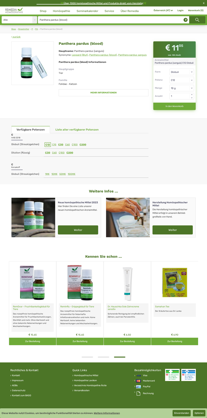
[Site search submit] (197, 19)
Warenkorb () (195, 10)
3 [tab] (119, 357)
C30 (60, 144)
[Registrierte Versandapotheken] (172, 375)
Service (109, 11)
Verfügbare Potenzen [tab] (30, 129)
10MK (54, 174)
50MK (62, 174)
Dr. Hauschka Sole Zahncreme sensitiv (123, 308)
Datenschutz (18, 390)
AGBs (15, 385)
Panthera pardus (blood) (103, 54)
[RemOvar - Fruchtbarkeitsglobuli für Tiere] (32, 282)
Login (180, 10)
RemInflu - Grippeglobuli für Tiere (77, 306)
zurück (16, 36)
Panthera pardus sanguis (132, 54)
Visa (145, 375)
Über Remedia (130, 11)
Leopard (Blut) (80, 54)
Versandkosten (81, 390)
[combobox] (181, 80)
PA (36, 29)
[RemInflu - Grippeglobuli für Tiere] (80, 282)
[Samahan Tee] (175, 282)
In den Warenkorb (174, 106)
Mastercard (149, 381)
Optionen (199, 413)
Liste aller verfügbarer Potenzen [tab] (77, 129)
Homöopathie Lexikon (85, 380)
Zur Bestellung (32, 341)
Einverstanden (181, 413)
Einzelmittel (23, 29)
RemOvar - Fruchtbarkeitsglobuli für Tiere (31, 308)
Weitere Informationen (107, 413)
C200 (83, 144)
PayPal (146, 387)
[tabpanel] (127, 303)
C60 (67, 144)
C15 (54, 144)
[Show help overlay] (186, 20)
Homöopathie (61, 11)
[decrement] (192, 97)
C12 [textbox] (173, 80)
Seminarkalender (87, 11)
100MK (71, 174)
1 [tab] (87, 357)
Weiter (78, 230)
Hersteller (137, 3)
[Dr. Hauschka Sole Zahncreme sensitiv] (127, 282)
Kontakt (16, 375)
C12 (47, 144)
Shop (43, 11)
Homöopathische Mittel (86, 375)
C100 (75, 144)
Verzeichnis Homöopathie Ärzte (90, 385)
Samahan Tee (162, 306)
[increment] (192, 94)
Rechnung (148, 393)
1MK (47, 174)
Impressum (17, 380)
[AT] (14, 10)
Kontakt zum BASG (21, 395)
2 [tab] (103, 357)
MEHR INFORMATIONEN (103, 92)
